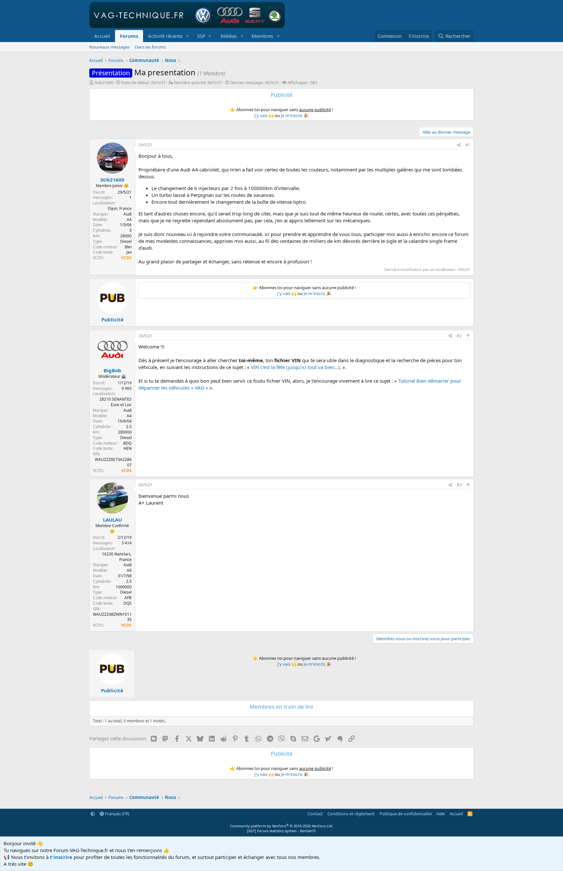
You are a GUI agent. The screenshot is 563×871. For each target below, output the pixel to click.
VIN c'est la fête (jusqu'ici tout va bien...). (296, 367)
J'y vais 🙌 (264, 115)
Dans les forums (150, 47)
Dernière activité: (198, 82)
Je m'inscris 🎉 (295, 115)
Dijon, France (120, 208)
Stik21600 (103, 82)
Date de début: (143, 82)
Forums (129, 36)
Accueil (102, 36)
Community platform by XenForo (281, 825)
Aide (440, 814)
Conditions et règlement (351, 814)
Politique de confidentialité (406, 814)
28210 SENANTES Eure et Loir (115, 401)
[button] (187, 36)
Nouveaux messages (109, 47)
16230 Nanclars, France (117, 556)
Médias (229, 36)
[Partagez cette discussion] (459, 145)
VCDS (126, 257)
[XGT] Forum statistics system (281, 830)
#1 (467, 145)
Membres (262, 36)
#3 (459, 485)
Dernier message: (254, 82)
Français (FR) (116, 814)
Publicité (112, 319)
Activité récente (165, 36)
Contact (315, 814)
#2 (459, 336)
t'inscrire (61, 857)
